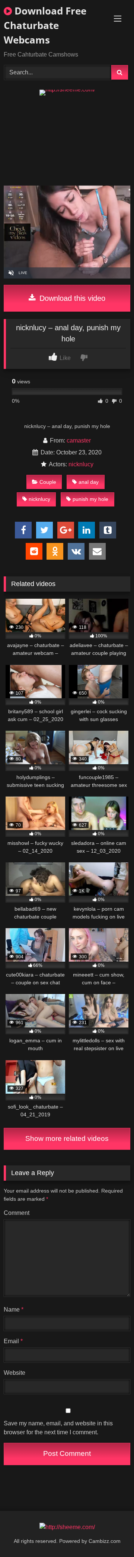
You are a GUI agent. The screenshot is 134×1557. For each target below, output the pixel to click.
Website (14, 1373)
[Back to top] (111, 1535)
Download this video (71, 298)
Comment (16, 1213)
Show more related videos (67, 1138)
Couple (47, 482)
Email (13, 1341)
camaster (79, 440)
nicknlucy (80, 464)
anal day (89, 482)
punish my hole (90, 499)
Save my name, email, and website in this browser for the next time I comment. (58, 1427)
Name (13, 1309)
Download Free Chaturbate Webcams (45, 25)
